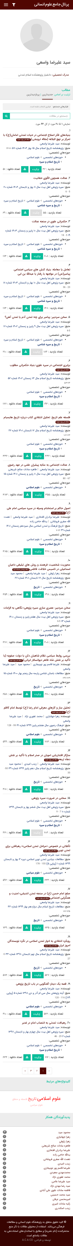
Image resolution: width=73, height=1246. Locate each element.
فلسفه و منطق (19, 1099)
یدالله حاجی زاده (38, 521)
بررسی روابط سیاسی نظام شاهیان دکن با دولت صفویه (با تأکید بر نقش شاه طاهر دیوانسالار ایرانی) (36, 657)
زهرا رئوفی (54, 573)
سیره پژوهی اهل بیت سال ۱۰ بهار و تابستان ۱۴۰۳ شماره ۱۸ (33, 283)
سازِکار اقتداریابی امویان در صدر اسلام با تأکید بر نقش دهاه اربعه (39, 757)
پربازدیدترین (33, 94)
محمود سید (16, 573)
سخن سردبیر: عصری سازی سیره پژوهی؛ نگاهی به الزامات (37, 608)
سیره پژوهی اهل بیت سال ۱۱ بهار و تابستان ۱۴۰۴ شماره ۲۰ (34, 187)
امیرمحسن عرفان (61, 1199)
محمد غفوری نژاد (33, 716)
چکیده (35, 169)
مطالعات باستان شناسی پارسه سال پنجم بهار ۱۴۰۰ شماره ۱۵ (34, 673)
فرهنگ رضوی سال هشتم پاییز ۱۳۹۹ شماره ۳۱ (40, 725)
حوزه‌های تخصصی (53, 157)
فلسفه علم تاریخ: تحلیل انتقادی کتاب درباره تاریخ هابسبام (37, 419)
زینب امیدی (30, 764)
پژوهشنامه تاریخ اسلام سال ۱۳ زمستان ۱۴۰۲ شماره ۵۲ (36, 378)
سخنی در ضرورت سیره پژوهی (48, 798)
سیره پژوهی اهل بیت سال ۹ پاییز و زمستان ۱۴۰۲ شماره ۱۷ (33, 326)
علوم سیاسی (36, 1105)
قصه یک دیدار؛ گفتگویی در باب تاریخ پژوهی (41, 984)
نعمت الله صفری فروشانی (56, 1159)
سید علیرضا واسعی (50, 144)
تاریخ (32, 1099)
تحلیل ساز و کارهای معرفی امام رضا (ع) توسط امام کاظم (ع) (37, 710)
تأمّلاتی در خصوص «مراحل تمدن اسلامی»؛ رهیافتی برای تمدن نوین (37, 848)
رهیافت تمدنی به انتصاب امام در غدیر (44, 1023)
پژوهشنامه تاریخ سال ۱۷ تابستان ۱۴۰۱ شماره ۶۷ (39, 578)
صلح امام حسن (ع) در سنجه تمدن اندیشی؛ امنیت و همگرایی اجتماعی (39, 895)
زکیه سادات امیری (61, 1204)
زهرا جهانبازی (53, 716)
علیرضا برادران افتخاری (48, 517)
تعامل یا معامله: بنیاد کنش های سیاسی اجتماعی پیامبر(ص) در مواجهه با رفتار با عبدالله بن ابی (42, 271)
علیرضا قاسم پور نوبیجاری (46, 664)
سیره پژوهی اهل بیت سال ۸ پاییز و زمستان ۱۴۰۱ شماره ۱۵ (34, 474)
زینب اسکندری (62, 1208)
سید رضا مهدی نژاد (60, 1186)
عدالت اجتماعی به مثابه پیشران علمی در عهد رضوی (37, 465)
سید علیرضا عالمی (61, 1181)
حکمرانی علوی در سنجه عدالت (49, 221)
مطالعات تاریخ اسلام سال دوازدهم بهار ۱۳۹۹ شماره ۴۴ (36, 907)
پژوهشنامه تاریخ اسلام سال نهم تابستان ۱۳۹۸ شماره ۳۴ (35, 954)
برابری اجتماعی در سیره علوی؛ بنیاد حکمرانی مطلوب (40, 367)
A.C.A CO (27, 1240)
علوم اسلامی (33, 157)
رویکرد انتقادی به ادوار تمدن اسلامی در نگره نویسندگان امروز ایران (38, 943)
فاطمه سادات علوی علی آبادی (55, 1190)
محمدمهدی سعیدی (60, 1172)
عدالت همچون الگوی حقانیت (50, 178)
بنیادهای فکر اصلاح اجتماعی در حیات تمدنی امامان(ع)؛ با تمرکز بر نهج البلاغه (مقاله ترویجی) (36, 137)
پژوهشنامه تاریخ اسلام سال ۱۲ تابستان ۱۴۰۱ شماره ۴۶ (36, 430)
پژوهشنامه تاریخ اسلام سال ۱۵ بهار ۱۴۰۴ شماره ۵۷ (38, 148)
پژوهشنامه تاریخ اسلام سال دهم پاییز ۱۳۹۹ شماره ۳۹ (36, 768)
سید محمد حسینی (60, 1195)
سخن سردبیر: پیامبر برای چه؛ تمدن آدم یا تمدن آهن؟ (36, 317)
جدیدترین (47, 94)
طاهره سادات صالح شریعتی (22, 469)
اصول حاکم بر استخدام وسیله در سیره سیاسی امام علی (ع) (38, 510)
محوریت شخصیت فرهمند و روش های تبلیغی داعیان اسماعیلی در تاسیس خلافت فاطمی (39, 567)
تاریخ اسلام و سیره (13, 201)
